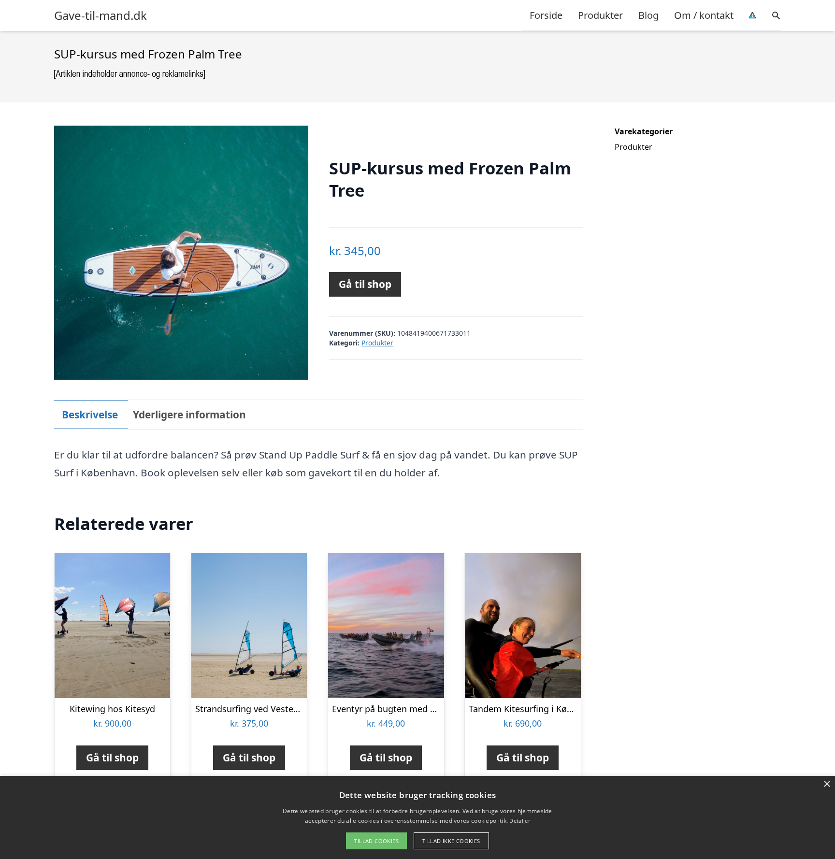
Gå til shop (365, 284)
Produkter (600, 15)
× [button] (826, 784)
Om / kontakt (704, 15)
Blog (648, 15)
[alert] (417, 817)
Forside (546, 15)
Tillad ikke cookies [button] (451, 841)
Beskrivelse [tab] (90, 414)
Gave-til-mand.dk (100, 15)
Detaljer (519, 820)
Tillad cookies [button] (376, 841)
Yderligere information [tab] (189, 414)
